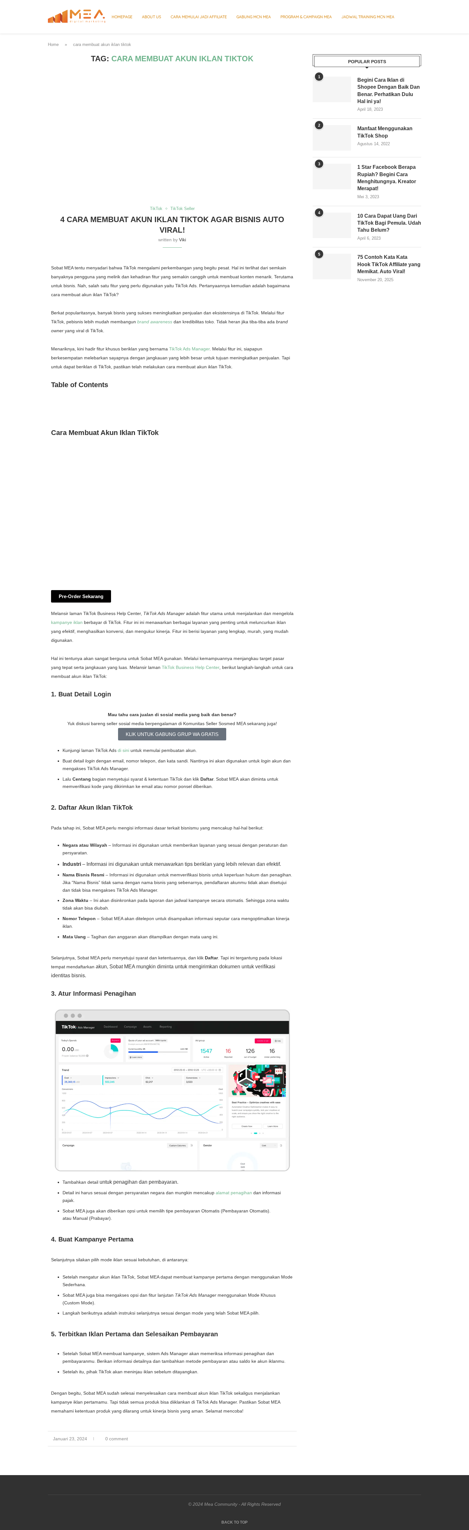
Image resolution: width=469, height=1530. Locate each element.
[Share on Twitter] (281, 1438)
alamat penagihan (234, 1192)
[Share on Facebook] (275, 1438)
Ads (187, 348)
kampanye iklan (67, 622)
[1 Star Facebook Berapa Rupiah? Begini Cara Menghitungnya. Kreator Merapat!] (332, 176)
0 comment (116, 1438)
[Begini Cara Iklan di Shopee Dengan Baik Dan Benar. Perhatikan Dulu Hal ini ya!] (332, 89)
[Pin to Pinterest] (288, 1438)
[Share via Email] (295, 1438)
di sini (123, 750)
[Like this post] (267, 1438)
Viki (182, 239)
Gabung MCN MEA (253, 16)
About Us (151, 16)
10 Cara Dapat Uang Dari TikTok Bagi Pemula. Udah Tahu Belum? (389, 223)
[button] (172, 399)
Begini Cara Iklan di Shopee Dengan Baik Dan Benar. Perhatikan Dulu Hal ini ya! (388, 90)
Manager (201, 348)
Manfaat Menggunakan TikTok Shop (385, 132)
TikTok (176, 348)
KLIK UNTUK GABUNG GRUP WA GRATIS (172, 734)
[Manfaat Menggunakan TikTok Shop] (332, 138)
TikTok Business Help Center (191, 667)
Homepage (122, 16)
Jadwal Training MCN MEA (367, 16)
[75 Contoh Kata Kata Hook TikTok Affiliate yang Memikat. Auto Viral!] (332, 266)
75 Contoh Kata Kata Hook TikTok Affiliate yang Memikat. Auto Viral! (389, 264)
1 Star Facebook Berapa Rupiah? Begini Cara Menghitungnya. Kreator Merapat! (386, 177)
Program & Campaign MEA (306, 16)
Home (53, 44)
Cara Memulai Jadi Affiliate (199, 16)
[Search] (418, 16)
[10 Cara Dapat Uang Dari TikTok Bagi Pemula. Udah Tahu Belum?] (332, 225)
